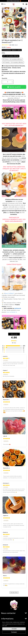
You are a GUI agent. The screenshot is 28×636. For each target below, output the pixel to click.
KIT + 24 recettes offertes (11, 56)
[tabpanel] (4, 35)
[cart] (26, 4)
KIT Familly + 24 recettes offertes (13, 62)
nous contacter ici (11, 312)
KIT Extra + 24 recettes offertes (12, 59)
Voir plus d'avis (14, 592)
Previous (4, 19)
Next (24, 19)
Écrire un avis (14, 334)
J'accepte (14, 628)
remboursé (17, 308)
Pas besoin (14, 632)
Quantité (4, 78)
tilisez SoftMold (9, 293)
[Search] (23, 4)
